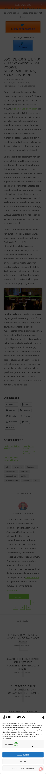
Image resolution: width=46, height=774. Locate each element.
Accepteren (23, 755)
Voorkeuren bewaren (23, 768)
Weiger (23, 761)
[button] (42, 717)
